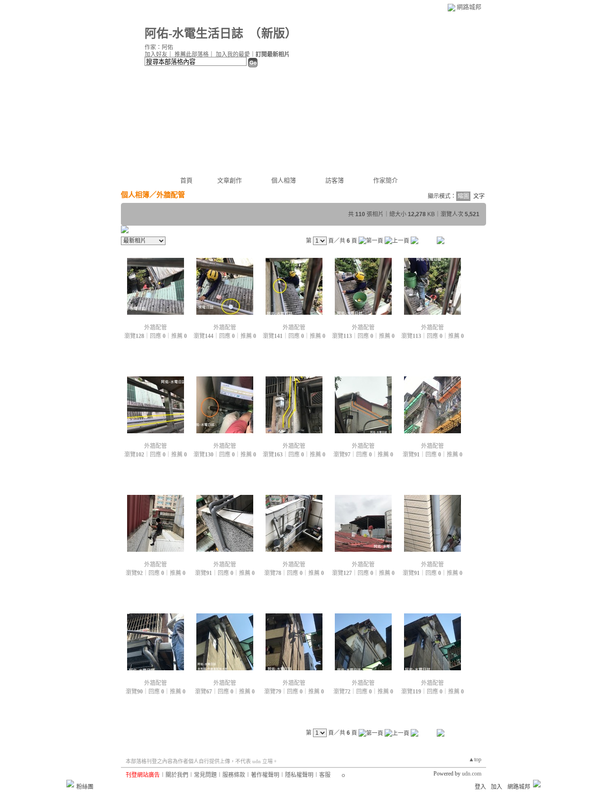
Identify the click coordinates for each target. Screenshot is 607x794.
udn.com (471, 773)
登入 (480, 787)
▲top (475, 759)
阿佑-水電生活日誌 (194, 33)
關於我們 (177, 775)
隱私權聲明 (299, 775)
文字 (479, 196)
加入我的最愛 (233, 54)
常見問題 (205, 775)
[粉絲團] (70, 783)
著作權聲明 (265, 775)
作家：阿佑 (159, 47)
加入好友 (156, 54)
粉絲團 (84, 787)
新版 (273, 33)
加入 (496, 787)
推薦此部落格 (192, 54)
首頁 (186, 180)
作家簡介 (385, 180)
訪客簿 (334, 180)
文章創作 (229, 180)
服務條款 (233, 775)
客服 (325, 775)
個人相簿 (283, 180)
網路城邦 (469, 6)
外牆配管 (155, 327)
